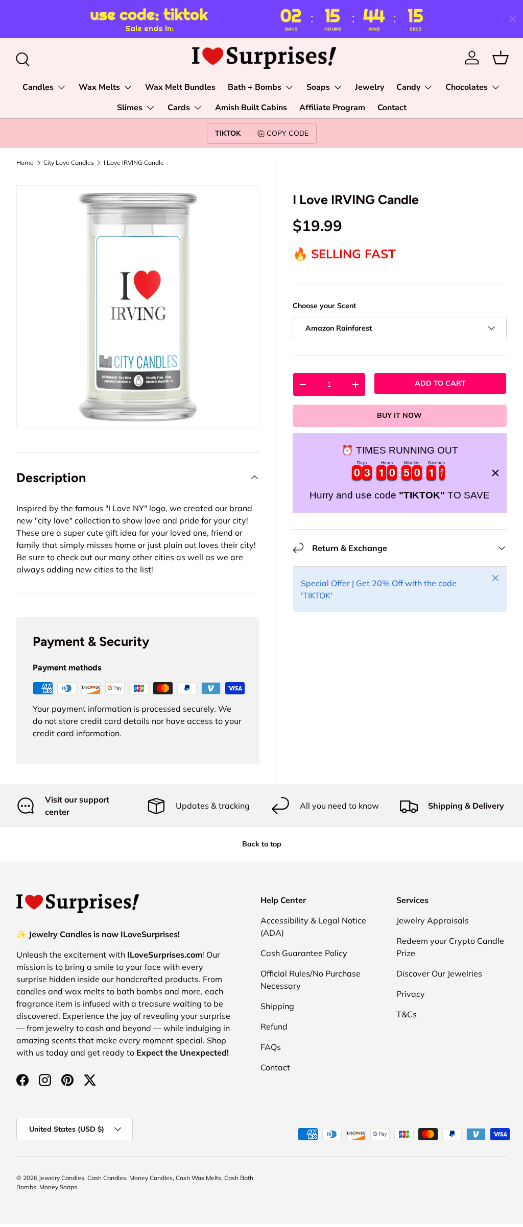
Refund (274, 1026)
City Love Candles (68, 163)
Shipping (277, 1006)
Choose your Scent (324, 305)
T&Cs (406, 1014)
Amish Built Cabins (251, 107)
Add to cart (440, 383)
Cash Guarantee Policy (303, 953)
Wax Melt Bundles (180, 87)
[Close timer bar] (513, 19)
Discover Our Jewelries (439, 973)
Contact (392, 107)
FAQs (270, 1047)
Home (25, 163)
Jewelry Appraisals (432, 920)
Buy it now (399, 415)
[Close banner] (495, 473)
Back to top (261, 843)
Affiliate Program (332, 107)
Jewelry (369, 87)
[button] (500, 57)
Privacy (410, 994)
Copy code (287, 133)
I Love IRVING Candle (134, 163)
